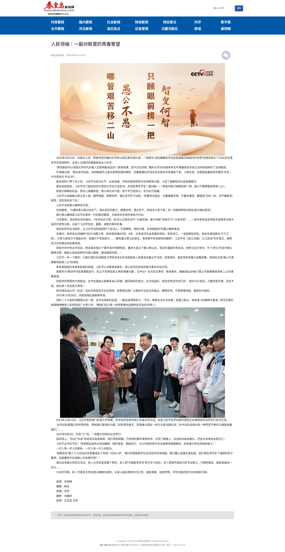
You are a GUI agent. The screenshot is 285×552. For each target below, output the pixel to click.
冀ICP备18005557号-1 (110, 545)
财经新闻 (141, 22)
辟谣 (197, 29)
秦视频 (226, 29)
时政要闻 (57, 22)
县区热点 (113, 29)
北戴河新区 (169, 29)
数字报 (226, 22)
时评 (197, 22)
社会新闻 (113, 22)
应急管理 (141, 29)
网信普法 (169, 22)
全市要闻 (57, 29)
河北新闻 (85, 29)
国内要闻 (85, 22)
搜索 (239, 8)
